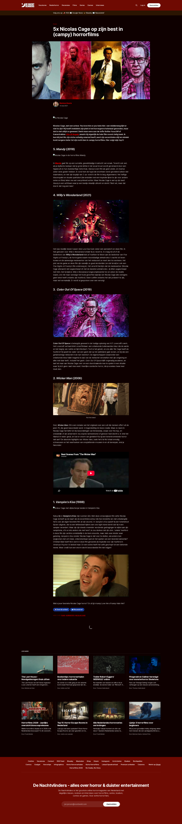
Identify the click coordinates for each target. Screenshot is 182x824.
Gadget (37, 765)
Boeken (127, 761)
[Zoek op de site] (136, 5)
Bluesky (70, 761)
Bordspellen (137, 761)
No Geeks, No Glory (93, 768)
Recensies (66, 5)
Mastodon (80, 761)
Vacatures (42, 5)
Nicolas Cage (80, 615)
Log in (143, 5)
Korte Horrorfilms (92, 765)
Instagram (106, 761)
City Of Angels (72, 134)
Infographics (59, 765)
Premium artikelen (128, 765)
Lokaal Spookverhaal (110, 765)
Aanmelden (153, 5)
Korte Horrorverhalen (75, 765)
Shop (89, 761)
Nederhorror (54, 5)
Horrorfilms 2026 (76, 768)
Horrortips (70, 615)
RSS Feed (60, 761)
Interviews (100, 5)
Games (90, 5)
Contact (51, 761)
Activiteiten (117, 761)
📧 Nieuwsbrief (77, 609)
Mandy (58, 163)
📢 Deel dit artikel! (61, 609)
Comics (28, 765)
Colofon (31, 761)
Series (82, 5)
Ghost (158, 765)
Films (75, 5)
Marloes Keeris (66, 103)
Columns (141, 765)
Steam (96, 761)
